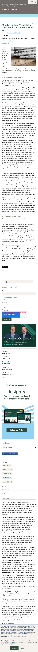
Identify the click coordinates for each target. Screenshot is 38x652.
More (3, 377)
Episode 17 (5, 367)
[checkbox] (19, 306)
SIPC (13, 623)
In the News (10, 40)
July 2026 (7, 465)
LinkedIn (11, 35)
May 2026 (7, 473)
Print (35, 24)
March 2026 (7, 482)
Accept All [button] (14, 648)
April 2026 (7, 478)
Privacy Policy (11, 644)
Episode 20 (5, 351)
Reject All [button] (23, 648)
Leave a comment (6, 43)
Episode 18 (5, 362)
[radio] (19, 302)
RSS (3, 493)
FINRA (10, 623)
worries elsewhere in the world (11, 99)
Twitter (13, 35)
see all (4, 486)
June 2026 (7, 469)
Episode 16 (5, 372)
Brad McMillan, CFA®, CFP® (14, 32)
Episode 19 (5, 356)
